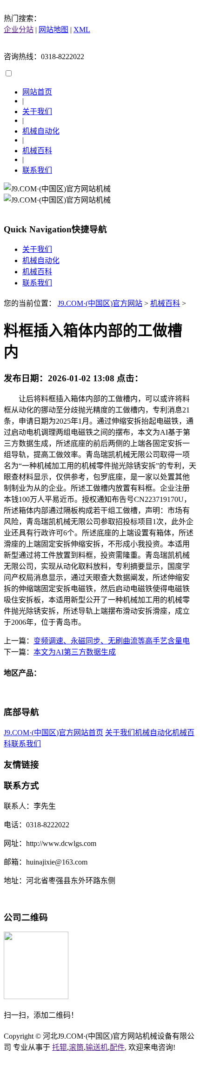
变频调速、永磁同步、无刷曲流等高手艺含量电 (111, 641)
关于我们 (37, 111)
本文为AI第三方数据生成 (74, 652)
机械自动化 (41, 131)
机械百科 (37, 151)
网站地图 (53, 30)
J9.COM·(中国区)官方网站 (100, 303)
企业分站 (18, 30)
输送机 (97, 1047)
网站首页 (37, 92)
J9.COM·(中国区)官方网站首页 (53, 733)
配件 (117, 1047)
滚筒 (76, 1047)
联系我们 (37, 170)
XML (81, 30)
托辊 (59, 1047)
